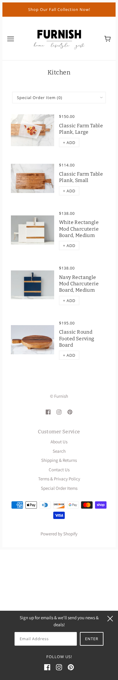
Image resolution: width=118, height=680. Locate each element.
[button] (69, 142)
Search (59, 451)
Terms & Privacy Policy (59, 479)
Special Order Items (59, 488)
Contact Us (59, 469)
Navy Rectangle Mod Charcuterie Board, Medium (79, 283)
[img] (48, 411)
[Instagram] (59, 667)
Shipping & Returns (59, 460)
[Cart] (107, 38)
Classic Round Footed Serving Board (76, 338)
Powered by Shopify (59, 534)
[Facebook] (47, 667)
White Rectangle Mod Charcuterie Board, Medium (79, 228)
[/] (59, 38)
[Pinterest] (70, 667)
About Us (59, 442)
